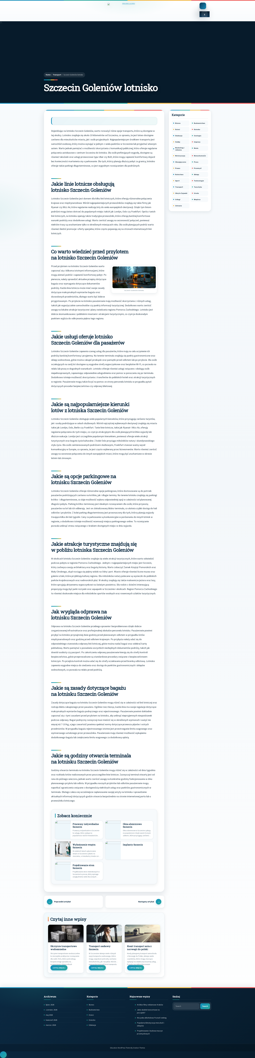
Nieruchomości (200, 156)
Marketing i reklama (179, 149)
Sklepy (196, 174)
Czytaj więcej (59, 968)
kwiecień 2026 (51, 1020)
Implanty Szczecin (133, 844)
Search (205, 1006)
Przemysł (197, 168)
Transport (57, 75)
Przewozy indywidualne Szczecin (86, 825)
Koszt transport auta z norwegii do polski (139, 948)
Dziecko (197, 129)
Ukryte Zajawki (181, 193)
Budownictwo (199, 123)
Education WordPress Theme (127, 1048)
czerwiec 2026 (51, 1010)
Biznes (177, 123)
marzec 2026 (51, 1025)
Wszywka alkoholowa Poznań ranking (152, 1018)
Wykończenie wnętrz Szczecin (84, 846)
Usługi (177, 199)
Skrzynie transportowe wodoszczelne (63, 948)
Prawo (177, 168)
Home (48, 75)
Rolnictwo (179, 174)
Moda (196, 148)
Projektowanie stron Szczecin (83, 866)
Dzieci (177, 129)
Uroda (196, 193)
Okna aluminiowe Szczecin (132, 825)
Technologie (199, 181)
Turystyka (198, 187)
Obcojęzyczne (180, 162)
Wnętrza (197, 199)
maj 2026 (49, 1015)
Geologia (197, 136)
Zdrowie (178, 206)
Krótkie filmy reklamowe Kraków (150, 1005)
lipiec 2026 (50, 1005)
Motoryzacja (180, 156)
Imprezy (197, 142)
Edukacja (178, 136)
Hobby (177, 142)
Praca (196, 162)
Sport (177, 181)
